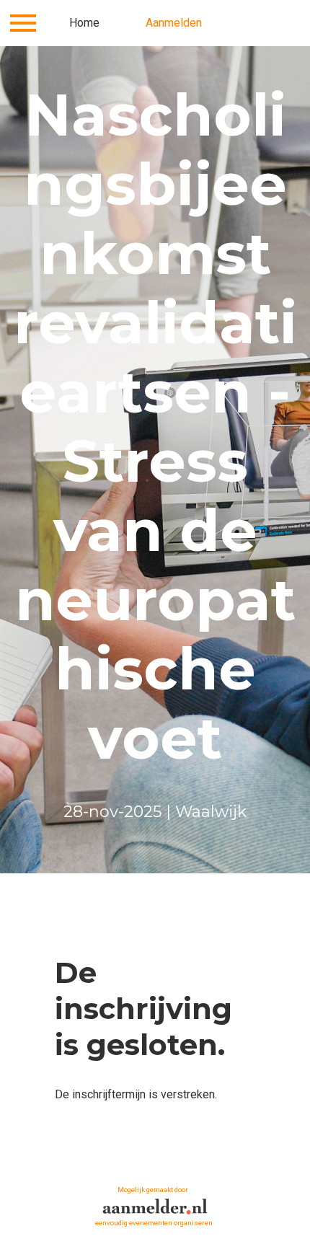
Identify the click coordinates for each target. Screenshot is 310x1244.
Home (84, 23)
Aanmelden (174, 23)
